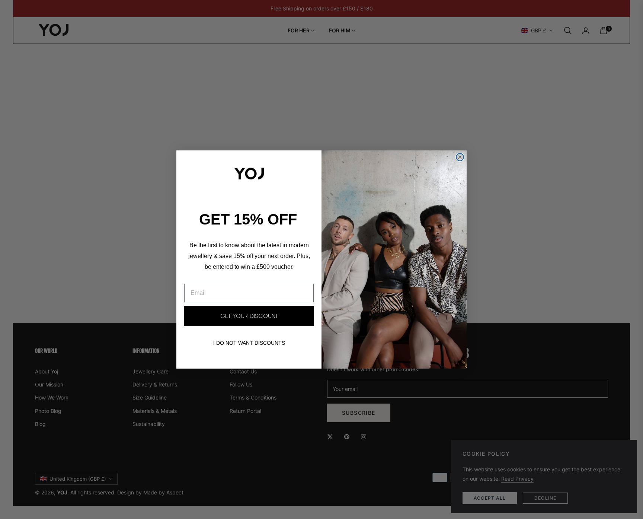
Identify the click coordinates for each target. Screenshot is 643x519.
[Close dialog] (460, 157)
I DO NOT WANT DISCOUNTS (249, 343)
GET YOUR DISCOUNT (249, 316)
